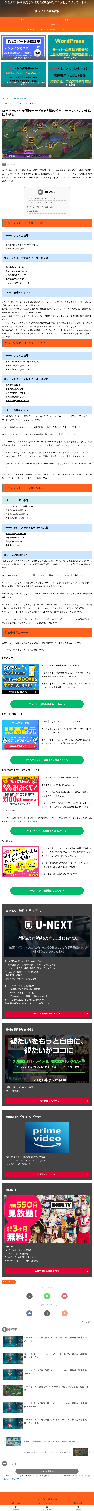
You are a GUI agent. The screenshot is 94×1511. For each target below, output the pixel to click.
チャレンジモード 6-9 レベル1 (42, 198)
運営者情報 (77, 1503)
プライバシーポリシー (47, 1503)
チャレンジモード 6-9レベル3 (41, 207)
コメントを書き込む (47, 1471)
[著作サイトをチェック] (29, 1313)
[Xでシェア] (29, 1296)
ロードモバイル (10, 1282)
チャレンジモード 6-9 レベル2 (42, 203)
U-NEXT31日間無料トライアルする (47, 1014)
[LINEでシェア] (47, 1296)
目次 (46, 192)
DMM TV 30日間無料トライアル (47, 1271)
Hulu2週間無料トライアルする (47, 1101)
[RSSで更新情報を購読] (65, 1313)
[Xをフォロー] (47, 1313)
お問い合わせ (16, 1503)
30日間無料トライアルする (47, 1174)
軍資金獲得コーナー (37, 211)
